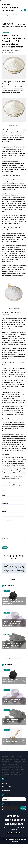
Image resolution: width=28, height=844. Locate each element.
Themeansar (14, 841)
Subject (4, 511)
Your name (4, 495)
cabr (4, 52)
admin (15, 579)
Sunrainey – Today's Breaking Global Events (14, 819)
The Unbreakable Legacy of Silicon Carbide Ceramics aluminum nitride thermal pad (13, 645)
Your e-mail (5, 503)
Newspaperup (22, 839)
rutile (12, 52)
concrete (8, 52)
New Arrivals (5, 32)
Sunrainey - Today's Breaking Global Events (10, 7)
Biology (5, 783)
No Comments (18, 50)
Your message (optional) (8, 520)
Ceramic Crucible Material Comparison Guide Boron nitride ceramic (12, 623)
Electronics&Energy (8, 786)
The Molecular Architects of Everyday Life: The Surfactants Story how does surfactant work (11, 742)
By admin (4, 50)
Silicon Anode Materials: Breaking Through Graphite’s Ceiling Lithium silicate (13, 601)
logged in (10, 658)
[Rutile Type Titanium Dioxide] (14, 110)
